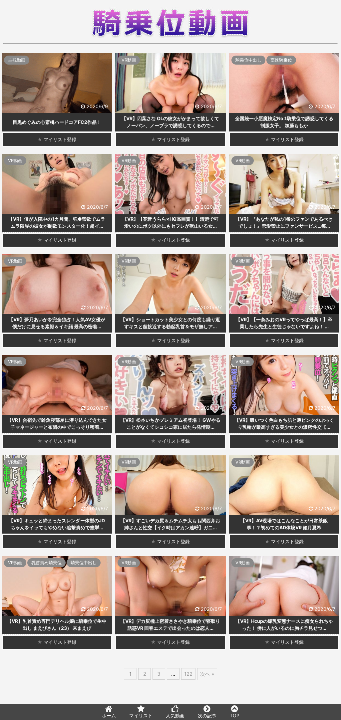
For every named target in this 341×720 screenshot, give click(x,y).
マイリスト (141, 715)
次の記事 (207, 715)
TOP (234, 715)
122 (188, 674)
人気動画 (175, 715)
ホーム (109, 715)
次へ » (207, 674)
